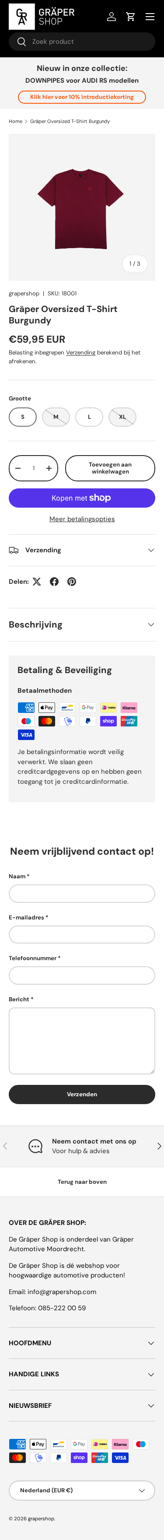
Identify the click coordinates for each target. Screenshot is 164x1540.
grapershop (24, 293)
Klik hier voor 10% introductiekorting (82, 97)
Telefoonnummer (32, 958)
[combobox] (82, 41)
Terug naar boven (82, 1182)
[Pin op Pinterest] (71, 581)
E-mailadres (26, 917)
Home (15, 121)
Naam (17, 876)
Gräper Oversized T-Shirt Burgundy (70, 121)
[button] (130, 16)
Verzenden (82, 1094)
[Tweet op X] (36, 581)
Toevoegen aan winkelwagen (110, 468)
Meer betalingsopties (82, 519)
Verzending (80, 352)
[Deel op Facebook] (54, 581)
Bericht (19, 999)
